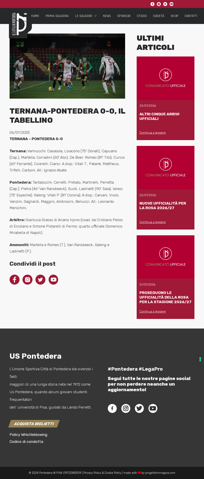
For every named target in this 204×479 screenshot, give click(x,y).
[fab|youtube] (152, 408)
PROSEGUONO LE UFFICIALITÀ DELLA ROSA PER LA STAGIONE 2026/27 (165, 297)
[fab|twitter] (139, 408)
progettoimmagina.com (160, 473)
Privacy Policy (92, 473)
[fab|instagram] (125, 408)
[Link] (18, 27)
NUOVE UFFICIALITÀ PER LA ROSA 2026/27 (162, 205)
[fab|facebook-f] (112, 408)
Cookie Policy (113, 473)
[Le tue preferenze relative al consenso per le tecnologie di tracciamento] (200, 359)
